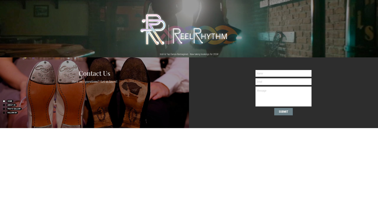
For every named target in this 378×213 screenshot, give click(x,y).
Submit (283, 111)
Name (260, 73)
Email (259, 81)
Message (261, 90)
